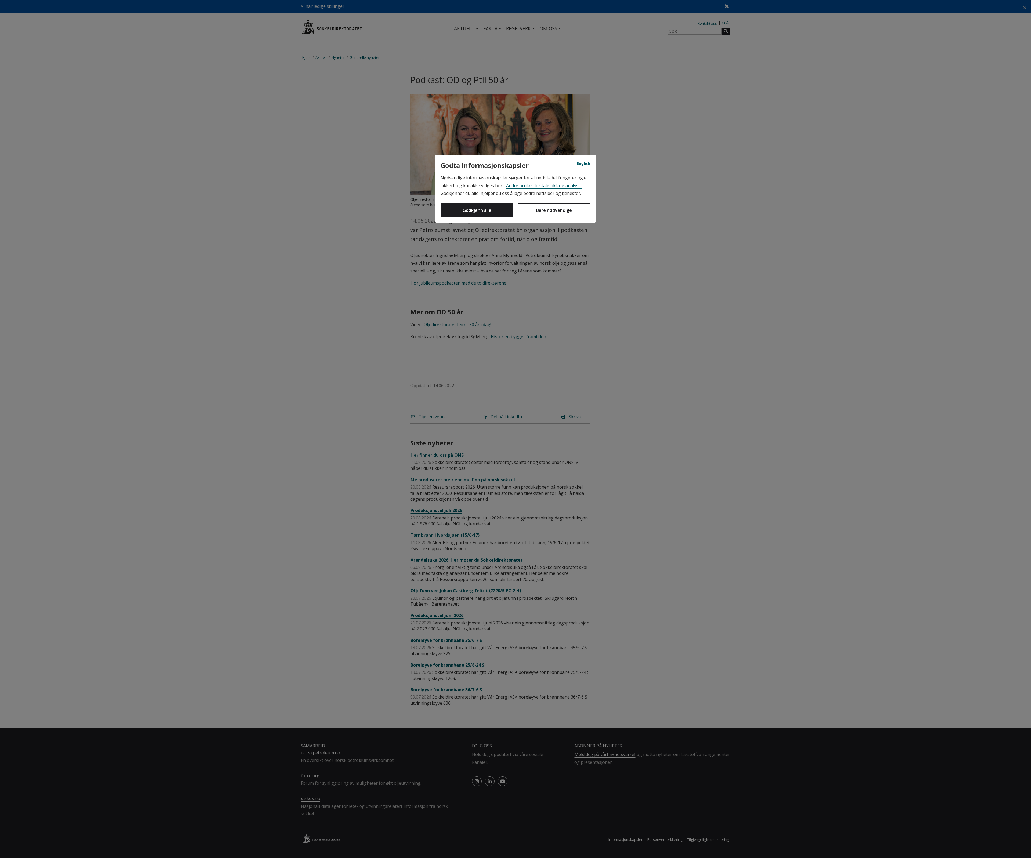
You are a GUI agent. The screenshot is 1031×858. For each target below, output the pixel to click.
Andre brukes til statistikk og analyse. (544, 185)
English (583, 163)
